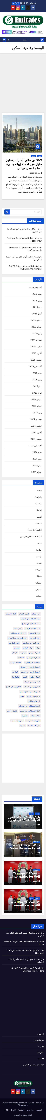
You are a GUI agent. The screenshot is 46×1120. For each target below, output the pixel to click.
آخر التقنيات (36, 614)
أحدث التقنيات (24, 614)
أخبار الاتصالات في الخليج (31, 623)
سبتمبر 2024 (36, 439)
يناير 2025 (37, 412)
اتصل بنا (41, 1046)
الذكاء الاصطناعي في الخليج (30, 711)
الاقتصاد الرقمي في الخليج (30, 672)
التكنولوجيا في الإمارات (32, 682)
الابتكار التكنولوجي (33, 657)
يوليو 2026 (37, 294)
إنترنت (39, 517)
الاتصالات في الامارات (32, 662)
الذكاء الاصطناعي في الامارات (29, 706)
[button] (8, 40)
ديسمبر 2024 (36, 419)
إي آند (38, 648)
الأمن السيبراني (34, 653)
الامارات (15, 672)
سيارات (38, 569)
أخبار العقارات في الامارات (17, 638)
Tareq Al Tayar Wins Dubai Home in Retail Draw (24, 848)
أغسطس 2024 (35, 445)
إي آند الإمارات (27, 648)
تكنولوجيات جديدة (17, 720)
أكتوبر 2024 (37, 432)
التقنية (24, 677)
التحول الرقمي (35, 677)
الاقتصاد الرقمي (15, 662)
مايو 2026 (37, 307)
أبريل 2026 (37, 313)
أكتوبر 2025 (37, 353)
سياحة (39, 563)
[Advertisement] (23, 78)
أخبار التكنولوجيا (34, 633)
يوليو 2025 (37, 373)
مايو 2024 (37, 465)
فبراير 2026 (37, 327)
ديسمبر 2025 (36, 340)
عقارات (39, 156)
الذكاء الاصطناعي (34, 701)
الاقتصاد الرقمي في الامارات (30, 667)
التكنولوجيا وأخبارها (33, 696)
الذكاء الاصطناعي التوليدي (31, 536)
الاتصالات (21, 657)
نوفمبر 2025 (36, 346)
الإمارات (23, 653)
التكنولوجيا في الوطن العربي (30, 691)
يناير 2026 (37, 333)
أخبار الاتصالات (10, 614)
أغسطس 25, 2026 (31, 824)
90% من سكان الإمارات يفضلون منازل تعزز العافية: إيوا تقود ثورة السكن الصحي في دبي (24, 164)
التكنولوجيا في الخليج (13, 687)
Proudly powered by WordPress (15, 1103)
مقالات (39, 596)
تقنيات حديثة (35, 716)
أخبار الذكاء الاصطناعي (18, 633)
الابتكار (14, 653)
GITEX (38, 503)
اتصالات (38, 523)
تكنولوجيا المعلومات (33, 720)
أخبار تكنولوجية (14, 643)
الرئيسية (40, 1034)
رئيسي (33, 156)
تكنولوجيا (25, 716)
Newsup (38, 1103)
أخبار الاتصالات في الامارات (30, 619)
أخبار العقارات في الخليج (31, 643)
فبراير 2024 (36, 472)
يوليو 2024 (37, 452)
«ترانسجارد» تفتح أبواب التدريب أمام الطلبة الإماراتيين (25, 905)
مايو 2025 (37, 386)
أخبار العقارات (35, 638)
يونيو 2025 (37, 379)
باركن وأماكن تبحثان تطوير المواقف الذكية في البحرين (23, 818)
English (38, 497)
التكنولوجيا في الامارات (32, 687)
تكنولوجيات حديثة (34, 725)
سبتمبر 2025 (36, 360)
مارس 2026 (36, 320)
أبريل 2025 (37, 393)
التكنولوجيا (16, 677)
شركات (38, 576)
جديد (40, 543)
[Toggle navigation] (24, 40)
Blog (39, 490)
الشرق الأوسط (12, 711)
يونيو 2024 (37, 459)
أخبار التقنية (18, 628)
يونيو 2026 (37, 300)
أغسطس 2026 (35, 287)
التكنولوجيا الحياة (35, 530)
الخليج (22, 696)
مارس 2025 (36, 399)
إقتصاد (39, 510)
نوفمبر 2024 (36, 426)
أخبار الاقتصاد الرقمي (32, 628)
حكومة (39, 550)
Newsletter (39, 1040)
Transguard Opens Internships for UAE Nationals (26, 876)
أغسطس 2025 (35, 366)
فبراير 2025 (37, 406)
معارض (39, 589)
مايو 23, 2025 (35, 173)
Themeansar (23, 1105)
